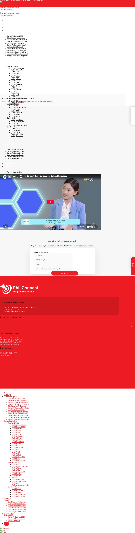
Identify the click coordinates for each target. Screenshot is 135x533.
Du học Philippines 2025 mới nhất (10, 322)
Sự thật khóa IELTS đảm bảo (16, 50)
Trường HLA (15, 95)
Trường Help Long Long (18, 107)
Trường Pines (15, 109)
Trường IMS (14, 100)
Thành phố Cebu (12, 66)
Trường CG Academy (17, 70)
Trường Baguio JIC (17, 113)
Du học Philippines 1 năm (15, 158)
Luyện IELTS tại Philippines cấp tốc (10, 330)
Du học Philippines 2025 (15, 36)
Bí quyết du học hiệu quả (15, 47)
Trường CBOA (16, 434)
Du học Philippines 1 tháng (15, 151)
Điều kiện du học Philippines (16, 38)
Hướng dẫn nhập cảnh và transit (17, 54)
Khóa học (7, 141)
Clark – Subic (11, 118)
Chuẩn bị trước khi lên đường (16, 52)
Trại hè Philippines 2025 (15, 172)
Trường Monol (15, 116)
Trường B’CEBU (16, 72)
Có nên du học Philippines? (16, 43)
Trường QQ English (18, 457)
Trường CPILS (17, 440)
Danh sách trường (10, 61)
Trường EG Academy (17, 122)
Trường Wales (15, 114)
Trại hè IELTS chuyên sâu (16, 519)
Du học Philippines (10, 31)
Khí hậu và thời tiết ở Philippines (17, 56)
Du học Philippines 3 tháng (15, 155)
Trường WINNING (18, 442)
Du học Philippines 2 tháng (15, 153)
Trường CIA (16, 446)
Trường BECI (15, 105)
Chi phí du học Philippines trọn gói (10, 325)
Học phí (6, 144)
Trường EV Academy (17, 68)
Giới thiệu (7, 28)
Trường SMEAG (17, 438)
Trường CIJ (15, 449)
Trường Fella (16, 451)
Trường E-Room (16, 130)
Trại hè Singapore (14, 521)
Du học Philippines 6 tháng (15, 157)
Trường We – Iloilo (17, 136)
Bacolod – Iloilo (12, 127)
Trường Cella (16, 430)
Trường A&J (15, 111)
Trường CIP (14, 123)
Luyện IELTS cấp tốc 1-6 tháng (17, 41)
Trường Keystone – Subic (19, 125)
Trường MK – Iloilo (17, 134)
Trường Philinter (17, 447)
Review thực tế (9, 164)
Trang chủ (7, 25)
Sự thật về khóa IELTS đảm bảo (9, 328)
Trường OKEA (15, 132)
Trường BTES (15, 97)
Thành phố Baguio (13, 104)
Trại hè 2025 (8, 167)
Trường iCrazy (16, 444)
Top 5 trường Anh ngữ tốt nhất (17, 40)
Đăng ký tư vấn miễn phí (41, 252)
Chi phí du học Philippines (15, 149)
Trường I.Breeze (17, 436)
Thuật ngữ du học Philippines (16, 48)
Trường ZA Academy (19, 461)
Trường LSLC (15, 129)
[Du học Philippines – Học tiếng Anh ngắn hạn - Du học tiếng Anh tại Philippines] (10, 9)
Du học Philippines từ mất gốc (16, 45)
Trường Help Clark (17, 120)
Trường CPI (16, 432)
